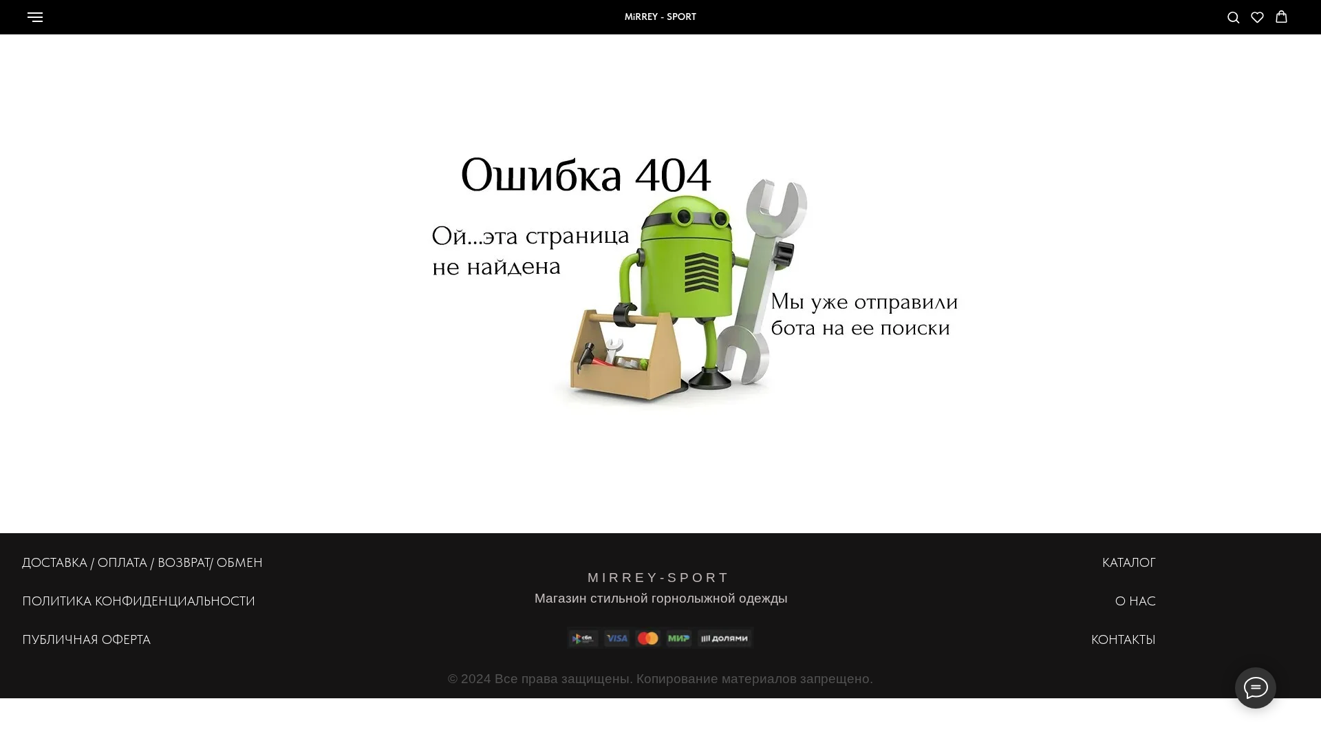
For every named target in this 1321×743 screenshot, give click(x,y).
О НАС (1135, 601)
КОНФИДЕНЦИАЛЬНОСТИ (175, 601)
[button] (1233, 16)
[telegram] (1187, 23)
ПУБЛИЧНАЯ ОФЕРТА (86, 639)
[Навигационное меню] (35, 17)
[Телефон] (1156, 23)
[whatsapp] (1126, 23)
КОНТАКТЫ (1123, 639)
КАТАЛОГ (1129, 562)
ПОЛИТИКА (57, 601)
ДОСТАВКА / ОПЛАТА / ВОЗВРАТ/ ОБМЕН (142, 562)
